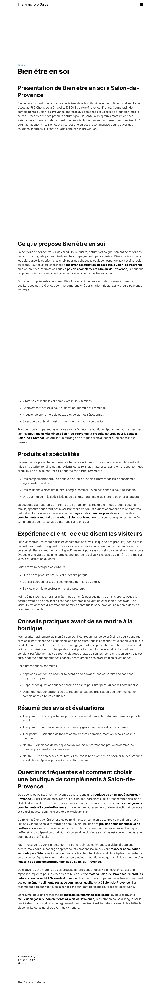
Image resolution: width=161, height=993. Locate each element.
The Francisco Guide (33, 4)
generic (22, 65)
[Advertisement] (80, 33)
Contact (23, 963)
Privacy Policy (26, 959)
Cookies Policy (26, 956)
